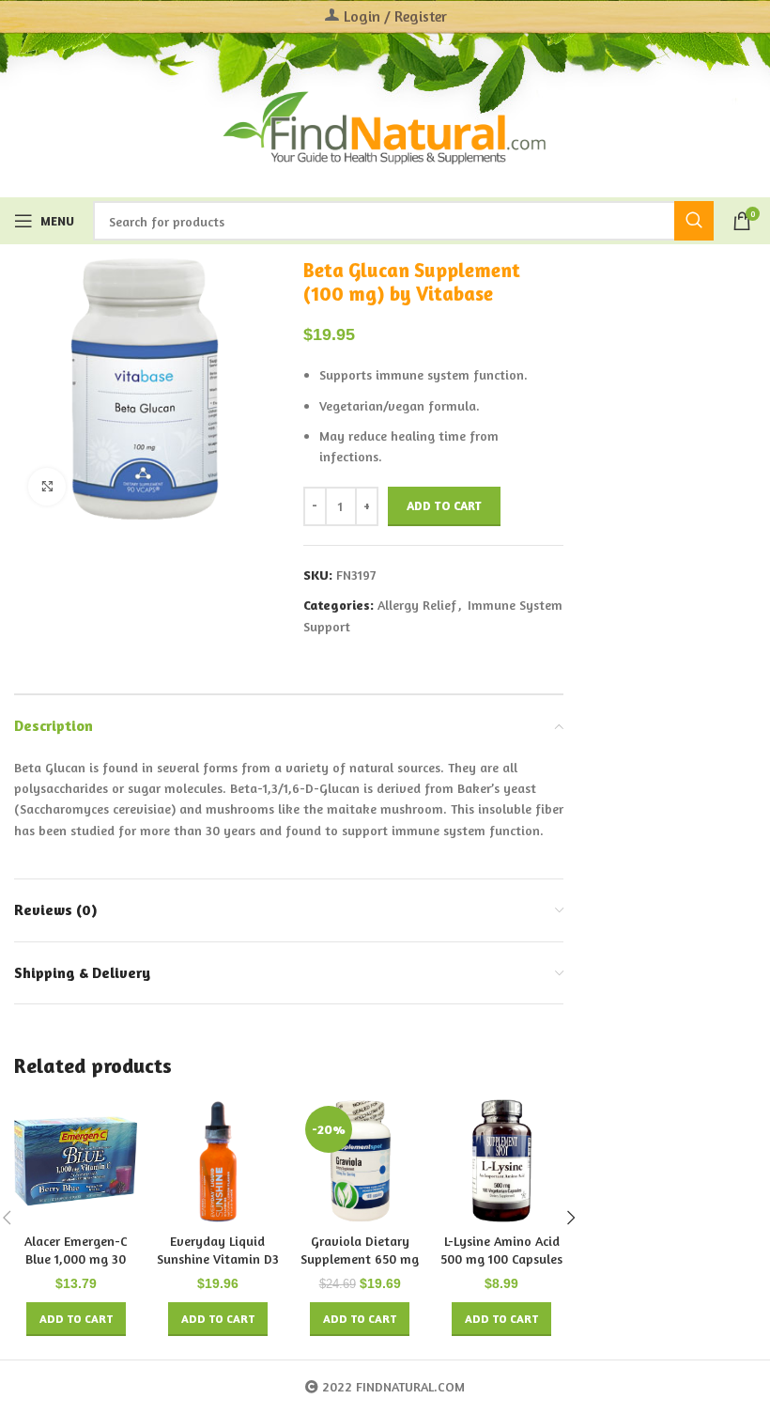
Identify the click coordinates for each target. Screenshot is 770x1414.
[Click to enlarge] (47, 486)
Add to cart (444, 505)
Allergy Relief (416, 605)
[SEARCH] (694, 221)
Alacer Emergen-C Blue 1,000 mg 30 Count (76, 1259)
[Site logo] (385, 125)
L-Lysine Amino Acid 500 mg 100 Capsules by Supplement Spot (501, 1259)
